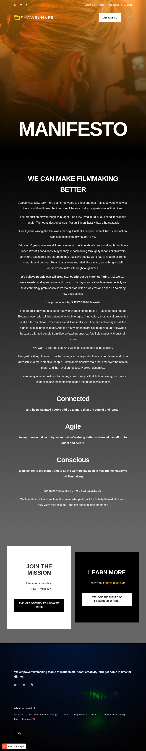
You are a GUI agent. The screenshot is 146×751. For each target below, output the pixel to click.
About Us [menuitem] (90, 5)
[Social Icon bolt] (26, 5)
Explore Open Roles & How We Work (39, 605)
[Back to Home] (33, 17)
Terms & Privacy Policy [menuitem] (114, 714)
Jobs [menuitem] (102, 5)
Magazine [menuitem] (114, 5)
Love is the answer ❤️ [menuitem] (25, 719)
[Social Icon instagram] (16, 5)
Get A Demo (110, 17)
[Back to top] (19, 734)
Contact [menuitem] (128, 5)
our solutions (113, 582)
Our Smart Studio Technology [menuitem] (43, 714)
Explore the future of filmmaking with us (107, 599)
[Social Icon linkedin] (21, 5)
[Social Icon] (16, 684)
